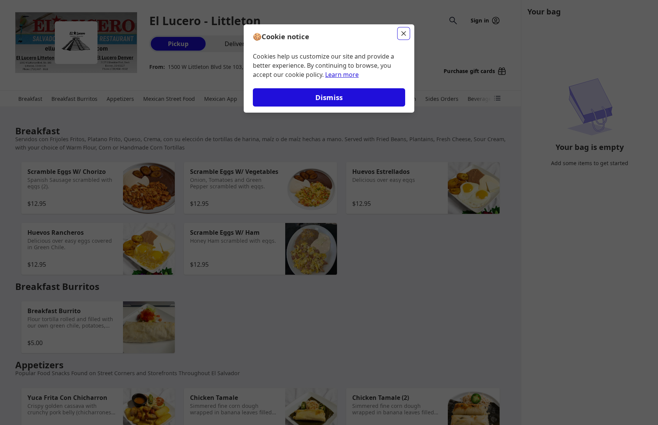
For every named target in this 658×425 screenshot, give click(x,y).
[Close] (404, 33)
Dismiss (329, 97)
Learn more (342, 74)
